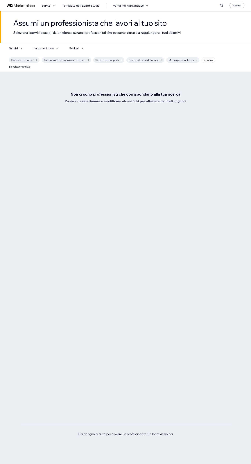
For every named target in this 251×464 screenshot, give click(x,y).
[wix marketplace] (21, 5)
